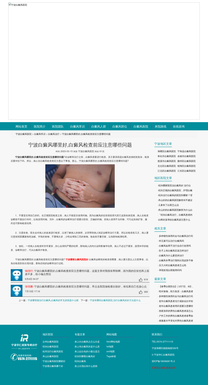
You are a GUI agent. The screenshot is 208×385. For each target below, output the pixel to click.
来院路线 (160, 126)
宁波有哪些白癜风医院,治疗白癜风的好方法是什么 (115, 300)
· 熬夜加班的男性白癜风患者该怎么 (175, 310)
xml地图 (110, 351)
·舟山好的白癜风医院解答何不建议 (175, 200)
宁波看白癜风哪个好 (53, 366)
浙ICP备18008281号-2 (163, 361)
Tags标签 (111, 356)
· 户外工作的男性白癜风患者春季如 (175, 315)
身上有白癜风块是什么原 (87, 346)
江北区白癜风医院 (167, 170)
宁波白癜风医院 (24, 133)
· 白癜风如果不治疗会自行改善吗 (174, 245)
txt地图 (109, 346)
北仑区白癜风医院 (167, 165)
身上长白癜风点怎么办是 (87, 341)
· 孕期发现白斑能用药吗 (170, 270)
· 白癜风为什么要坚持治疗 (171, 255)
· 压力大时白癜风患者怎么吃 (172, 265)
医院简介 (40, 126)
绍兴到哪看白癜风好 (85, 356)
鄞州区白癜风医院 (186, 161)
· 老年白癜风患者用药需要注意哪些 (175, 305)
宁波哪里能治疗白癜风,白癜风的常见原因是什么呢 (53, 300)
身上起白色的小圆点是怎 (87, 351)
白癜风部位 (119, 126)
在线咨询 (179, 126)
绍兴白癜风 (80, 361)
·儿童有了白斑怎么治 (168, 205)
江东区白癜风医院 (186, 170)
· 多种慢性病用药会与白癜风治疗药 (175, 235)
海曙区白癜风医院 (167, 151)
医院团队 (58, 126)
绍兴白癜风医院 (50, 346)
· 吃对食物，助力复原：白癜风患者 (175, 291)
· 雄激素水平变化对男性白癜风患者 (175, 320)
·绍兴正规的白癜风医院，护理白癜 (175, 190)
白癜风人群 (98, 126)
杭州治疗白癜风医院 (53, 351)
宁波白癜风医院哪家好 (54, 361)
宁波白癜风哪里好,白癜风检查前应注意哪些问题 (86, 133)
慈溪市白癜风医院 (167, 161)
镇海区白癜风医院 (186, 165)
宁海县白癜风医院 (186, 151)
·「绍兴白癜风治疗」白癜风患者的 (175, 214)
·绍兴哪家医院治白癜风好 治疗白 (174, 185)
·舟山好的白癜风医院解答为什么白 (175, 209)
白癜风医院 (141, 126)
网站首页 (21, 126)
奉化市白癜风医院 (167, 156)
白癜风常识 (77, 126)
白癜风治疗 (53, 133)
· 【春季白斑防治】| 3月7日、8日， (176, 286)
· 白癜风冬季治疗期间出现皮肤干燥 (175, 260)
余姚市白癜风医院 (186, 156)
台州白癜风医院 (50, 341)
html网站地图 (113, 341)
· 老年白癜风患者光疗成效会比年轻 (175, 301)
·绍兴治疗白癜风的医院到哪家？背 (175, 195)
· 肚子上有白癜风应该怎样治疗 (173, 250)
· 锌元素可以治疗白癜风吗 (171, 240)
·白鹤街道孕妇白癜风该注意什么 (174, 219)
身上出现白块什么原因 (86, 366)
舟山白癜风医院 (50, 356)
